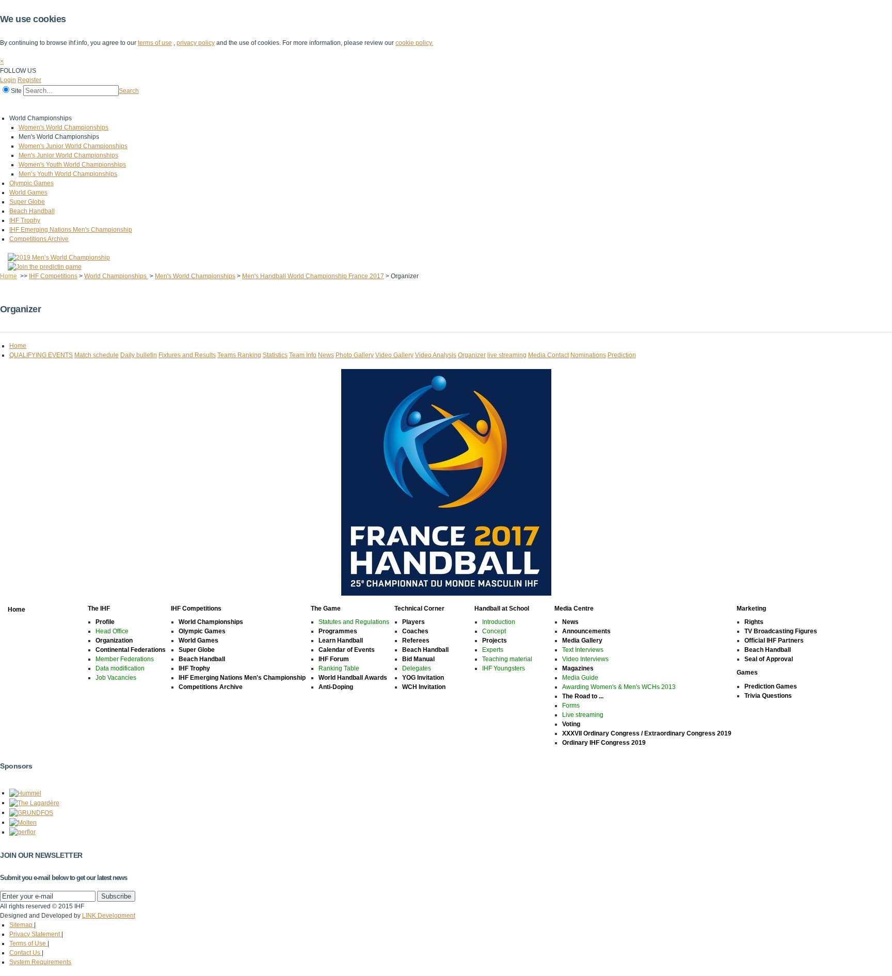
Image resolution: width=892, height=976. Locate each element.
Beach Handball (32, 211)
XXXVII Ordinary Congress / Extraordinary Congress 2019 (646, 733)
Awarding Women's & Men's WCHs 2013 (619, 687)
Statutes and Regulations (353, 622)
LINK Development (108, 915)
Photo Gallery (355, 355)
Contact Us (25, 952)
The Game (147, 104)
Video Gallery (394, 355)
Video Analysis (435, 355)
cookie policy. (414, 42)
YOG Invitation (423, 677)
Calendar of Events (346, 649)
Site (16, 90)
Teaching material (507, 659)
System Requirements (40, 962)
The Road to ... (582, 696)
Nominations (588, 355)
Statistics (275, 355)
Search (129, 90)
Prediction (622, 355)
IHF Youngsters (503, 668)
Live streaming (582, 714)
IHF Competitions (94, 104)
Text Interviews (582, 649)
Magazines (578, 668)
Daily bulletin (138, 355)
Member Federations (124, 659)
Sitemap (21, 925)
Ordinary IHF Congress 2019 (604, 742)
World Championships (116, 276)
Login (8, 80)
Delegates (416, 668)
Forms (571, 705)
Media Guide (580, 677)
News (326, 355)
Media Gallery (582, 640)
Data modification (120, 668)
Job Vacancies (115, 677)
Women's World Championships (63, 127)
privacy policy (196, 42)
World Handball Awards (352, 677)
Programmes (337, 631)
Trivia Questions (768, 695)
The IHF (45, 104)
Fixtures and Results (187, 355)
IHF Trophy (24, 220)
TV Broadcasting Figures (780, 631)
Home (11, 104)
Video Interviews (585, 659)
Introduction (498, 622)
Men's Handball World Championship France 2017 (313, 276)
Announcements (586, 631)
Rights (753, 622)
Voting (571, 724)
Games (409, 104)
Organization (114, 640)
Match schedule (96, 355)
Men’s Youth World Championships (68, 174)
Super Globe (27, 201)
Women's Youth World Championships (72, 164)
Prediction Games (770, 686)
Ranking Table (338, 668)
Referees (415, 640)
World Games (28, 192)
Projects (494, 640)
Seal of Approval (768, 659)
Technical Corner (200, 104)
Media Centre (324, 104)
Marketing (371, 104)
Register (29, 80)
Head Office (112, 631)
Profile (105, 622)
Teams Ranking (239, 355)
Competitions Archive (39, 239)
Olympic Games (31, 183)
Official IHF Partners (774, 640)
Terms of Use (28, 943)
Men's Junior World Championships (68, 155)
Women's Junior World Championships (73, 146)
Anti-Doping (335, 687)
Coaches (415, 631)
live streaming (507, 355)
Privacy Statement (35, 934)
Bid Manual (418, 659)
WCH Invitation (423, 687)
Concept (494, 631)
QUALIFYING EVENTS (41, 355)
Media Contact (548, 355)
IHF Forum (333, 659)
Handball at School (264, 104)
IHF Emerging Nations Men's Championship (70, 229)
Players (413, 622)
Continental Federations (130, 649)
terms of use (155, 42)
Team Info (302, 355)
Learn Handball (340, 640)
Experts (492, 649)
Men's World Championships (195, 276)
